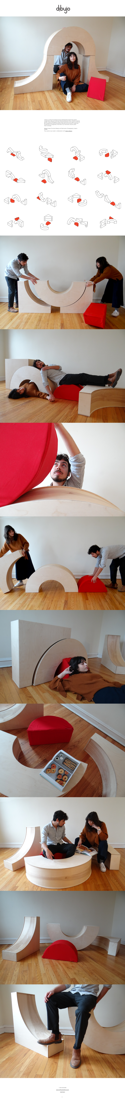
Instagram (62, 1092)
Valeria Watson (68, 131)
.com (68, 1090)
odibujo (65, 1090)
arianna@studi (59, 1090)
